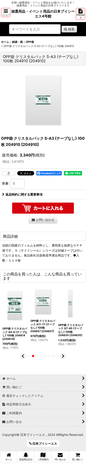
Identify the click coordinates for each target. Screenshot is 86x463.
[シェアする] (8, 173)
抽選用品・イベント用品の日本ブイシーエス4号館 (43, 13)
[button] (5, 12)
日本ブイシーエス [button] (44, 443)
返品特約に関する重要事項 (24, 194)
